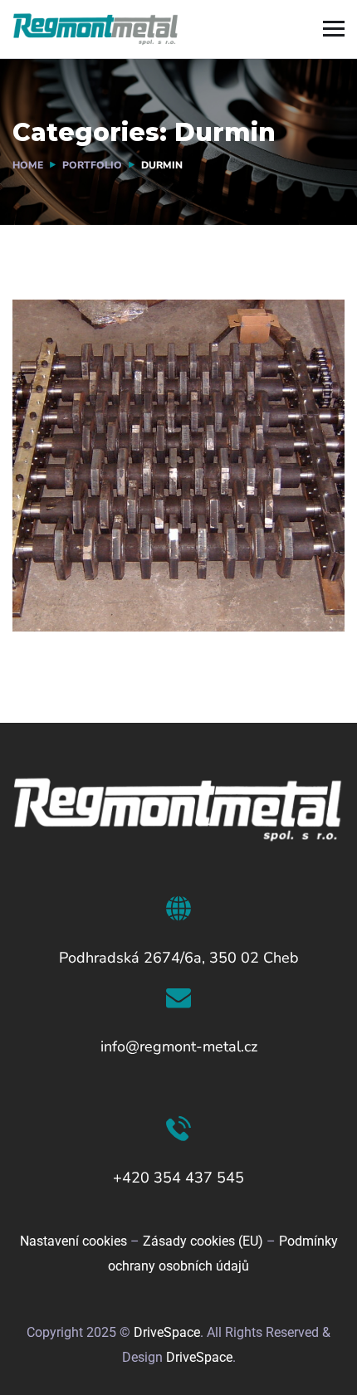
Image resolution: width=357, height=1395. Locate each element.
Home (27, 165)
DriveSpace (167, 1332)
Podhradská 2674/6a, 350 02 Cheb (179, 958)
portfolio (92, 165)
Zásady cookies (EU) (203, 1241)
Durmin (69, 573)
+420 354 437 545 (178, 1178)
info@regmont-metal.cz (178, 1046)
